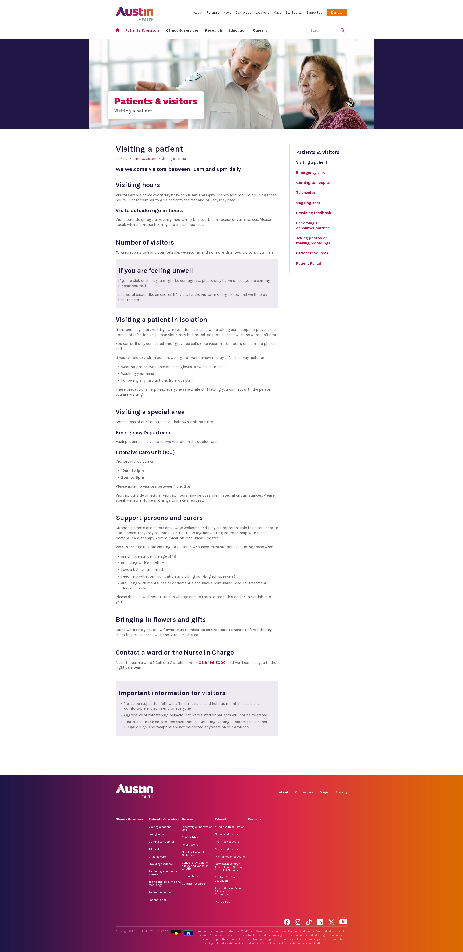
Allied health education (230, 827)
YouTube (343, 769)
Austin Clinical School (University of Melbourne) (229, 891)
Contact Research (193, 883)
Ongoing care (157, 856)
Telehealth (155, 849)
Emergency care (159, 834)
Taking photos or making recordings (165, 883)
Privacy (341, 792)
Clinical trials (190, 837)
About (198, 12)
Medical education (227, 849)
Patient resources (160, 892)
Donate (337, 12)
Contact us (243, 12)
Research (213, 30)
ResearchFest (190, 876)
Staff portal (294, 12)
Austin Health (135, 12)
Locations (262, 12)
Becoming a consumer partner (163, 873)
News (227, 12)
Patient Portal (157, 900)
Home (119, 30)
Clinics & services (182, 30)
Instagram (299, 769)
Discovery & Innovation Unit (197, 828)
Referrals (213, 12)
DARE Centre (190, 845)
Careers (260, 30)
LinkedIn (321, 769)
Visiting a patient (160, 827)
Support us (314, 12)
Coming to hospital (161, 841)
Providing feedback (161, 864)
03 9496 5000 (212, 662)
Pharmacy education (228, 841)
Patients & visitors (142, 30)
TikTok (310, 769)
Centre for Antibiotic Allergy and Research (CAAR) (195, 865)
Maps (277, 12)
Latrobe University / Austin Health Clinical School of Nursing (229, 867)
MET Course (222, 901)
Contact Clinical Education (225, 879)
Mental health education (230, 856)
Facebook (288, 769)
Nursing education (227, 834)
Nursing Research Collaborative (193, 854)
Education (237, 30)
